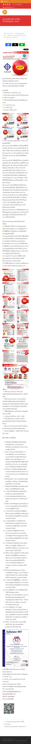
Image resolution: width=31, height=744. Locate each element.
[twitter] (5, 5)
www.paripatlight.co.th (9, 694)
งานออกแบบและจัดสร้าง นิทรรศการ (15, 726)
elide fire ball (12, 35)
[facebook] (3, 5)
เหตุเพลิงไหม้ (15, 37)
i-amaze (17, 740)
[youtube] (9, 5)
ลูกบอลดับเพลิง (18, 35)
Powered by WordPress (7, 740)
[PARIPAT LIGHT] (3, 12)
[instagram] (7, 5)
